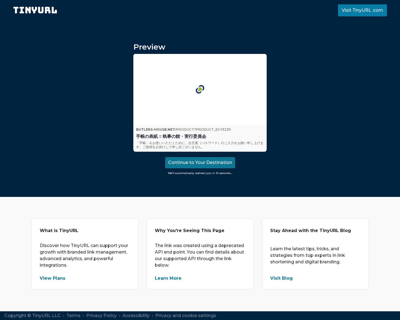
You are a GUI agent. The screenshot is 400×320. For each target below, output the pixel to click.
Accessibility (136, 315)
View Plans (52, 278)
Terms (74, 315)
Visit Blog (281, 278)
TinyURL (35, 10)
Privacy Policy (102, 315)
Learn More (168, 278)
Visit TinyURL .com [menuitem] (362, 10)
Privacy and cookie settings (185, 315)
